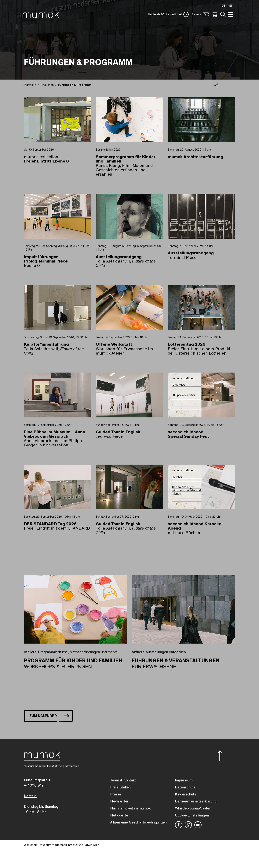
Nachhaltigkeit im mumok (130, 808)
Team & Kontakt (123, 780)
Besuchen (47, 84)
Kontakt (30, 796)
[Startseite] (42, 15)
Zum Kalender (43, 716)
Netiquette (119, 815)
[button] (168, 14)
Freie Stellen (120, 787)
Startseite (30, 84)
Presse (115, 794)
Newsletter (119, 801)
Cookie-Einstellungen (192, 815)
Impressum (184, 780)
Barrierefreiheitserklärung (196, 801)
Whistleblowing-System (193, 808)
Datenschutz (185, 787)
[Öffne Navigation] (230, 14)
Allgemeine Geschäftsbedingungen (138, 822)
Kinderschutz (185, 794)
